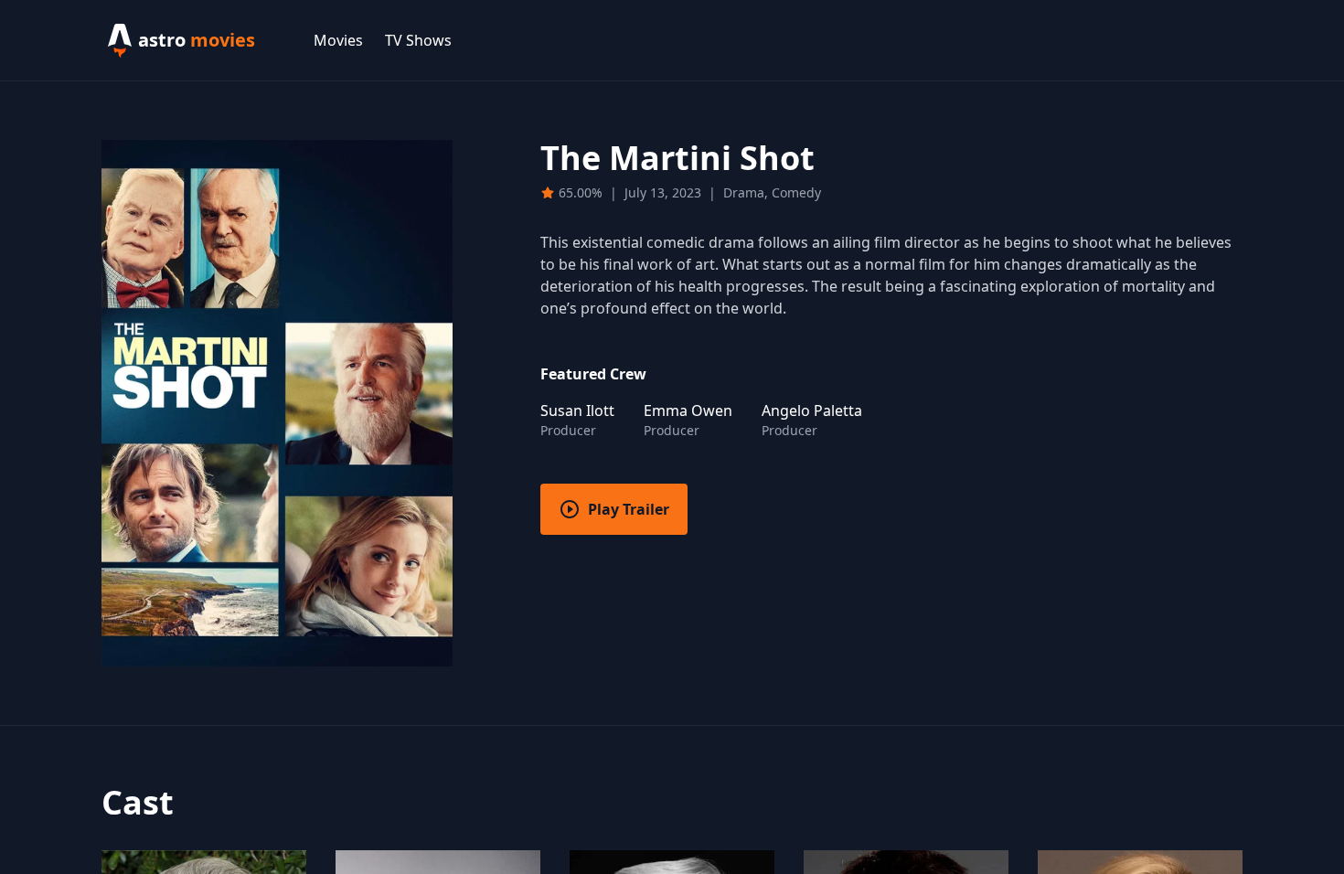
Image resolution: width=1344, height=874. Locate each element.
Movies (338, 40)
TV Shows (418, 40)
